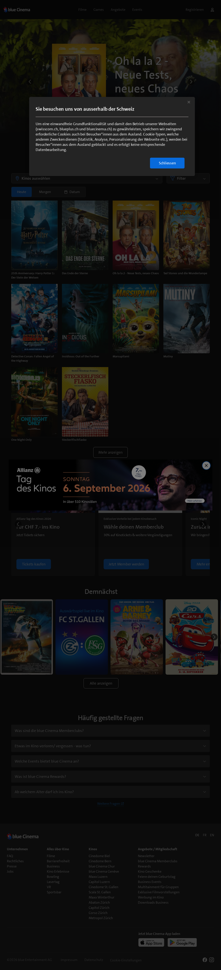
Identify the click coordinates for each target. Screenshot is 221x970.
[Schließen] (189, 102)
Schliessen (167, 163)
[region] (112, 136)
